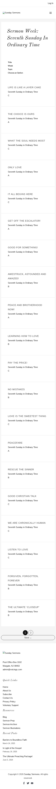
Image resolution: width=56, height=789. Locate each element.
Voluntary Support (10, 705)
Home (5, 687)
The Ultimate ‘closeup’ (23, 607)
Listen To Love (18, 549)
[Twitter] (28, 783)
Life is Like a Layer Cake (24, 87)
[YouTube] (32, 783)
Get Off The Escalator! (24, 221)
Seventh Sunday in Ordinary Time (23, 92)
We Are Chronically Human (27, 523)
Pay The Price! (17, 362)
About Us (7, 691)
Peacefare (15, 443)
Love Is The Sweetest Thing (27, 416)
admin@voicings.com (12, 669)
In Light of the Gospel (12, 748)
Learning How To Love (23, 336)
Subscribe (7, 694)
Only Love (15, 167)
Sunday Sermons (32, 774)
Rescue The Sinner (21, 469)
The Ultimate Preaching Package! (17, 756)
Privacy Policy (9, 702)
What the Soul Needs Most (26, 140)
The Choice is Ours (21, 114)
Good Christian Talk (22, 496)
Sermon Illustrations (11, 728)
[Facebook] (24, 783)
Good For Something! (23, 247)
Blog (5, 717)
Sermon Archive (10, 724)
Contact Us (8, 698)
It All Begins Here (20, 194)
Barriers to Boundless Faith (15, 740)
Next (28, 638)
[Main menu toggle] (50, 12)
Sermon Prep (9, 721)
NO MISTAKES (16, 389)
